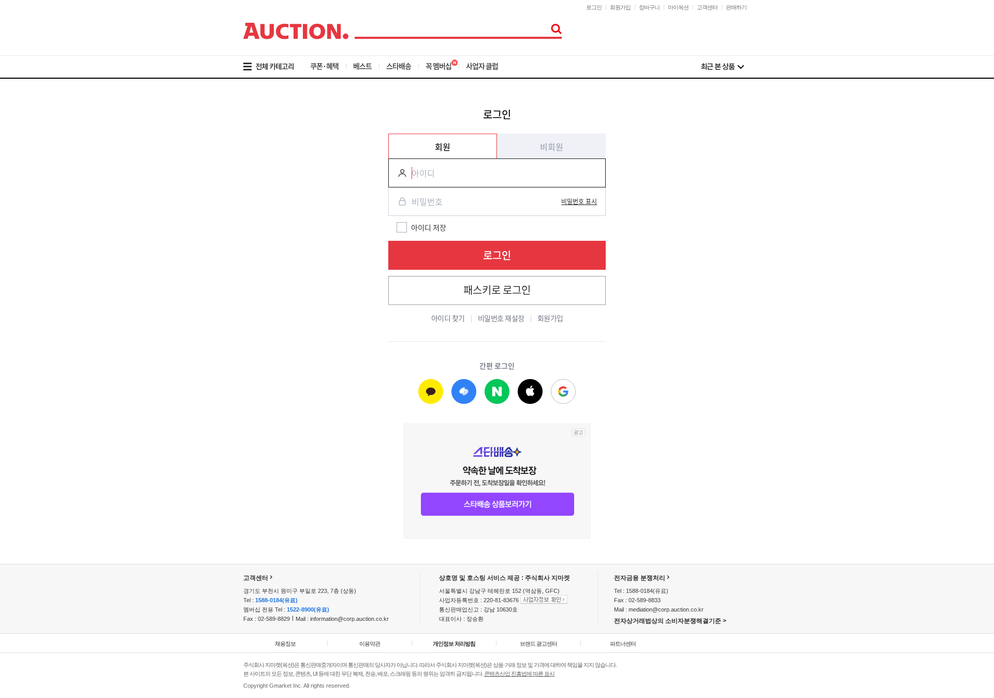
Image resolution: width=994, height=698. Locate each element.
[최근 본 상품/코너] (722, 66)
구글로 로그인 (563, 392)
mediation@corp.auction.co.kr (666, 609)
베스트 (362, 66)
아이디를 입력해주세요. (398, 173)
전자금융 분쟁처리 (639, 577)
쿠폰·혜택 (324, 66)
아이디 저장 (428, 227)
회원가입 (620, 7)
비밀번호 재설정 (501, 318)
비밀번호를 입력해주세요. (398, 201)
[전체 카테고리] (275, 66)
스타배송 (398, 66)
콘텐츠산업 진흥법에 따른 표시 (519, 674)
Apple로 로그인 (530, 392)
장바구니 (649, 7)
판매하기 (736, 7)
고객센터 (707, 7)
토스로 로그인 (463, 392)
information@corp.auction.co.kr (349, 619)
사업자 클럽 (482, 66)
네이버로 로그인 (497, 392)
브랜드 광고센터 (538, 644)
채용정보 (285, 644)
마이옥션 (678, 7)
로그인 (594, 7)
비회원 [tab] (551, 146)
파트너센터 (623, 644)
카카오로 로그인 (430, 392)
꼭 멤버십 (438, 66)
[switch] (579, 201)
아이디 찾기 (448, 318)
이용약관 (369, 644)
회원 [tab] (442, 146)
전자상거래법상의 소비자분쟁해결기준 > (670, 620)
